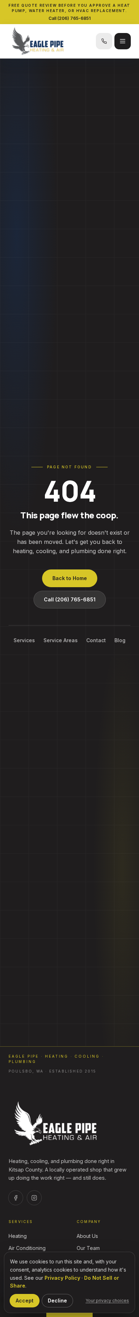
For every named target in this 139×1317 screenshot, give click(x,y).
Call (69, 18)
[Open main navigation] (122, 41)
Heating (18, 1236)
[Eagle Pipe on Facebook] (16, 1198)
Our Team (88, 1248)
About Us (87, 1236)
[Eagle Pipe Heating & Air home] (50, 41)
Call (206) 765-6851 (70, 599)
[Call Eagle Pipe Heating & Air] (104, 41)
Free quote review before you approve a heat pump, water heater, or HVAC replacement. (69, 8)
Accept (25, 1300)
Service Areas (60, 640)
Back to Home (69, 578)
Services (24, 640)
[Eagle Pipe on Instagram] (34, 1198)
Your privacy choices (107, 1300)
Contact (96, 640)
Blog (119, 640)
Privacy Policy (62, 1278)
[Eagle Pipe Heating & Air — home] (56, 1123)
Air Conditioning (27, 1248)
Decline (57, 1300)
